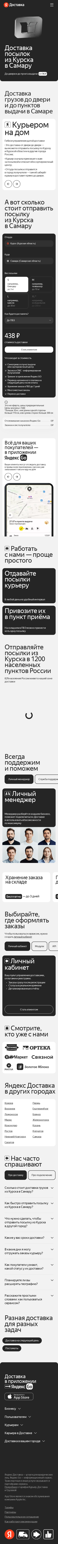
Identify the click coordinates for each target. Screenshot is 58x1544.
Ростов (8, 1131)
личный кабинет (23, 936)
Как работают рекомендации (21, 1521)
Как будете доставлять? (16, 314)
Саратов (9, 1142)
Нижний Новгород (15, 1136)
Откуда (8, 237)
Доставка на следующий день (22, 1340)
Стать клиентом (29, 349)
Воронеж (10, 1108)
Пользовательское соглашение (22, 1516)
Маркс (8, 1119)
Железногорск (41, 1119)
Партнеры (10, 1512)
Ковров (9, 1103)
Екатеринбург (40, 1108)
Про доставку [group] (15, 1175)
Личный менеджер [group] (19, 779)
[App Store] (19, 1396)
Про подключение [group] (42, 1175)
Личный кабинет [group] (17, 946)
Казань (36, 1125)
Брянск (37, 1114)
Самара (37, 1136)
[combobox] (29, 243)
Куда (7, 254)
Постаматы (11, 1348)
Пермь (36, 1103)
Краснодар (11, 1125)
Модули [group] (39, 946)
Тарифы (9, 1507)
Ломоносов (11, 1114)
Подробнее (11, 1487)
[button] (16, 184)
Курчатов (38, 1131)
